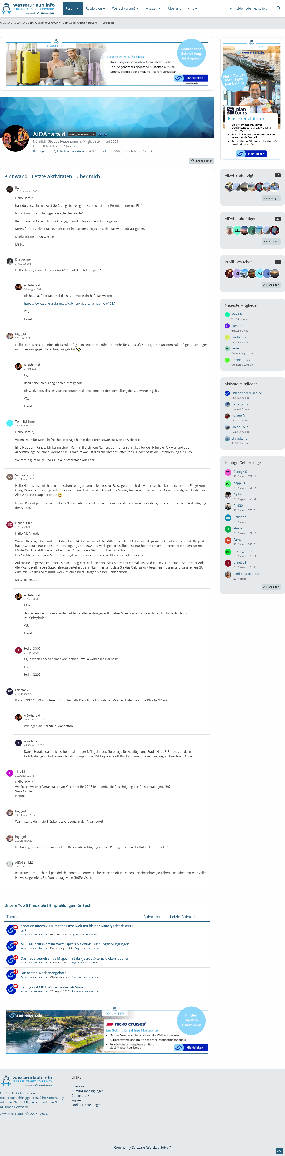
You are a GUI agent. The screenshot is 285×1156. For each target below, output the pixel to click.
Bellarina (239, 517)
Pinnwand (16, 176)
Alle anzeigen (271, 198)
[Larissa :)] (260, 230)
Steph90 (237, 326)
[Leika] (237, 230)
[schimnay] (230, 230)
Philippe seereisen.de (246, 393)
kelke (235, 348)
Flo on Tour (239, 427)
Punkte (105, 151)
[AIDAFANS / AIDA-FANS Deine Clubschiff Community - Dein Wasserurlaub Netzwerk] (28, 9)
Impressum (79, 1100)
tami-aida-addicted (246, 573)
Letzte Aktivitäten (52, 176)
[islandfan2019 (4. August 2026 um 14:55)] (267, 274)
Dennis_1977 (240, 360)
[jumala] (252, 230)
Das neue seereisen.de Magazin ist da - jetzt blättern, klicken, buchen (75, 958)
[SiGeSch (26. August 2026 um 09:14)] (237, 274)
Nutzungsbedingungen (87, 1091)
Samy (237, 539)
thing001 (239, 562)
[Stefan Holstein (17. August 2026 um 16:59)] (245, 274)
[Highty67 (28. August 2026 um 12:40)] (230, 274)
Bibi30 (238, 505)
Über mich (88, 176)
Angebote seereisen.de (83, 934)
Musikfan (238, 314)
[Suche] (278, 8)
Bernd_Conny (243, 551)
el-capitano (239, 438)
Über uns (77, 1086)
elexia (237, 528)
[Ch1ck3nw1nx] (237, 187)
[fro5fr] (260, 187)
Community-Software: (142, 1147)
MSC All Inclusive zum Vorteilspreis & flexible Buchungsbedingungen (75, 944)
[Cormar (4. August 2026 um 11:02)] (275, 274)
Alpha (237, 494)
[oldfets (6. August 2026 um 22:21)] (252, 274)
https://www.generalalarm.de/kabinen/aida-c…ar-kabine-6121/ (69, 303)
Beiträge (39, 151)
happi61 (239, 483)
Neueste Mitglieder (241, 305)
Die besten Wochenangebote (43, 973)
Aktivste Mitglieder (241, 383)
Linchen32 (238, 337)
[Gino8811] (275, 187)
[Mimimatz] (245, 187)
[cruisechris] (245, 230)
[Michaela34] (267, 187)
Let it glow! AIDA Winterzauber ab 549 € (52, 987)
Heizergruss (239, 404)
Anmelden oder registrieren (249, 8)
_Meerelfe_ (239, 415)
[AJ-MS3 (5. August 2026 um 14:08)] (260, 274)
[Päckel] (252, 187)
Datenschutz (80, 1095)
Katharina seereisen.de (34, 934)
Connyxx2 (240, 471)
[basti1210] (230, 187)
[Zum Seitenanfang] (279, 1151)
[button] (201, 161)
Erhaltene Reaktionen (72, 151)
